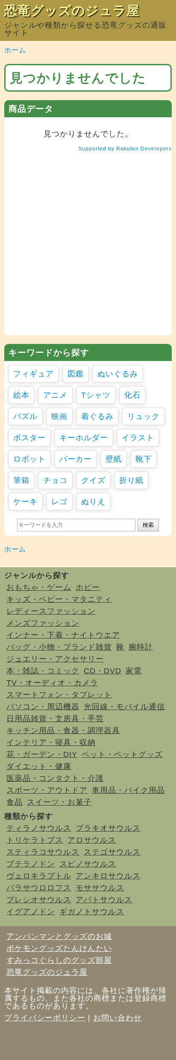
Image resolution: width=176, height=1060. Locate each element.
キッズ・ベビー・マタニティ (59, 599)
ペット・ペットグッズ (122, 754)
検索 (148, 525)
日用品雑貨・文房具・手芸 (55, 718)
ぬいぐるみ (117, 374)
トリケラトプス (34, 840)
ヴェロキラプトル (38, 876)
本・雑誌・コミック (42, 671)
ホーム (15, 50)
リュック (143, 416)
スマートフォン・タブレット (59, 694)
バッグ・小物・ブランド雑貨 (59, 647)
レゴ (59, 501)
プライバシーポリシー (44, 1018)
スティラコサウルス (42, 852)
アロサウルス (91, 840)
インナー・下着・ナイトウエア (63, 635)
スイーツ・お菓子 (59, 802)
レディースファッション (51, 611)
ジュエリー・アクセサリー (55, 659)
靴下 (143, 459)
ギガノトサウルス (91, 911)
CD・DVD (102, 671)
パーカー (75, 459)
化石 (132, 395)
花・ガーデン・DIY (41, 754)
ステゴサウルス (112, 852)
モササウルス (100, 888)
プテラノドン (30, 864)
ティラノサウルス (38, 828)
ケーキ (25, 501)
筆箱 (21, 480)
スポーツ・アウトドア (47, 790)
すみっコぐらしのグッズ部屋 (59, 960)
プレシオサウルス (38, 899)
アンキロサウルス (108, 876)
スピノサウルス (87, 864)
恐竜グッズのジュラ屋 (72, 10)
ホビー (88, 587)
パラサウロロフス (38, 888)
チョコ (55, 480)
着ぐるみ (97, 416)
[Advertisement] (88, 247)
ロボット (29, 459)
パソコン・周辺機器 (42, 706)
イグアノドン (30, 911)
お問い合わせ (117, 1018)
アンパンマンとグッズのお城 (59, 936)
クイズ (93, 480)
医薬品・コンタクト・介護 (55, 778)
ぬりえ (93, 501)
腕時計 (141, 647)
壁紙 (114, 459)
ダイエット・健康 (38, 766)
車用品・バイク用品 (128, 790)
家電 (134, 671)
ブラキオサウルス (108, 828)
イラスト (138, 437)
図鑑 (75, 374)
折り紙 (131, 480)
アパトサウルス (104, 899)
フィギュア (33, 374)
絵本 (21, 395)
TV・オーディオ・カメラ (52, 683)
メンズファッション (42, 623)
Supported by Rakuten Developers (125, 149)
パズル (25, 416)
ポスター (29, 437)
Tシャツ (96, 395)
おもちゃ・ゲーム (38, 587)
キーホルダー (83, 437)
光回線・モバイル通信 (124, 706)
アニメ (55, 395)
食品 (14, 802)
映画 (59, 416)
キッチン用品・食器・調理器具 (63, 730)
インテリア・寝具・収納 (51, 742)
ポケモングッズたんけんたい (59, 948)
